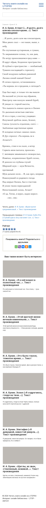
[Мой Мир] (29, 246)
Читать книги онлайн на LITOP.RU (15, 4)
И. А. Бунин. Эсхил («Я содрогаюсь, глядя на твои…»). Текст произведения (22, 395)
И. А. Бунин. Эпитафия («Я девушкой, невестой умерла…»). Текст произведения (21, 432)
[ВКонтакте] (23, 246)
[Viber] (19, 246)
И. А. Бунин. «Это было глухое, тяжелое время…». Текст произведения (20, 358)
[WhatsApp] (16, 246)
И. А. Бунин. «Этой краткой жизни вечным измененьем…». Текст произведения (21, 319)
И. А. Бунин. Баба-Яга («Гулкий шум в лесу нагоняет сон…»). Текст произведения (21, 217)
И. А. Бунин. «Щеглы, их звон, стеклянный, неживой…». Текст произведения (21, 469)
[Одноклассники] (26, 246)
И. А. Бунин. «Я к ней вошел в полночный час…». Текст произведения (19, 283)
